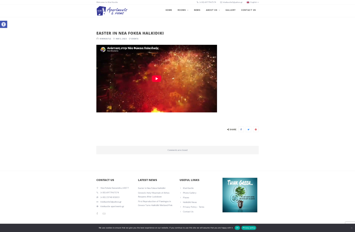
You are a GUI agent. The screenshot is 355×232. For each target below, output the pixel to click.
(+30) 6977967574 (207, 2)
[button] (3, 24)
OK (237, 228)
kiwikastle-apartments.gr (112, 206)
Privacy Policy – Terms (193, 207)
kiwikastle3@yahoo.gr (233, 2)
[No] (351, 227)
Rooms (182, 10)
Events (134, 39)
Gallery (230, 10)
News (197, 10)
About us (212, 10)
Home (169, 10)
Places (186, 197)
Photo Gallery (189, 192)
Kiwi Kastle (188, 188)
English (253, 2)
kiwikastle (105, 39)
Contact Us (248, 10)
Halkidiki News (190, 202)
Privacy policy (249, 228)
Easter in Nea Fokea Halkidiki (151, 188)
